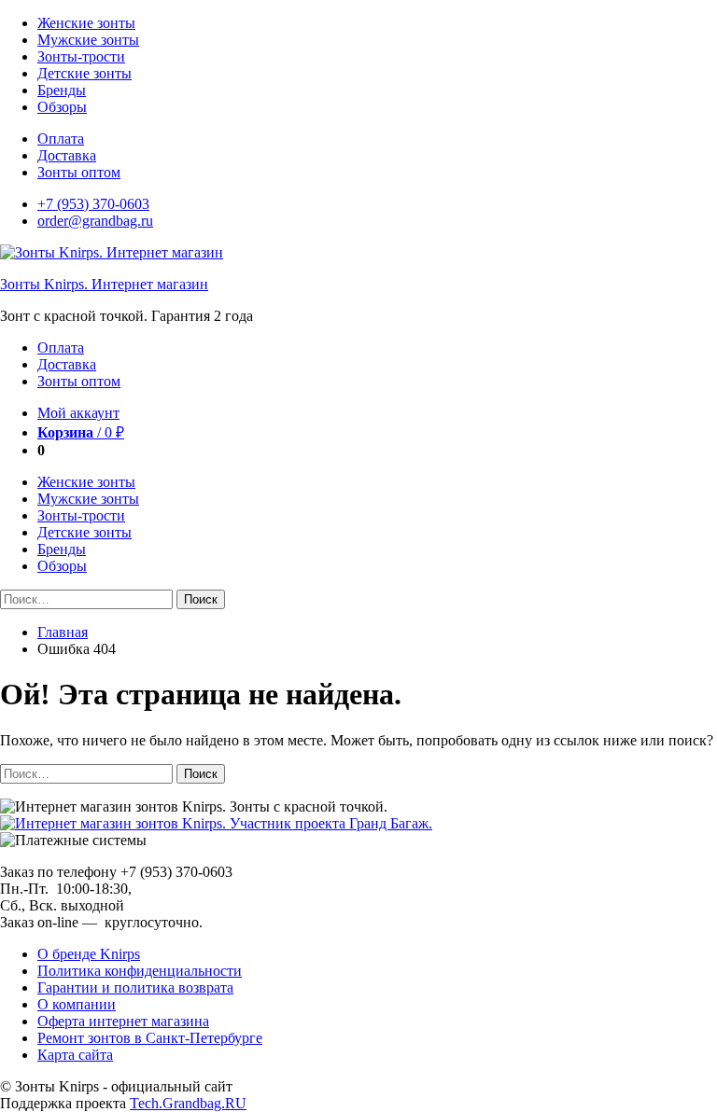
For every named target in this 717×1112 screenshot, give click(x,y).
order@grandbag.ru (95, 221)
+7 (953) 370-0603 (93, 204)
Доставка (66, 155)
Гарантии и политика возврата (135, 987)
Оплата (60, 138)
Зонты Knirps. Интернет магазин (104, 284)
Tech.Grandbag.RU (188, 1103)
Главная (62, 632)
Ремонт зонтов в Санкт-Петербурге (149, 1038)
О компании (76, 1004)
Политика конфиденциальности (139, 971)
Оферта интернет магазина (123, 1021)
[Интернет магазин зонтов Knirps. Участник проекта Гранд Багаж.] (216, 823)
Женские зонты (86, 23)
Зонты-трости (81, 56)
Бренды (61, 90)
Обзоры (62, 107)
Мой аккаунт (78, 413)
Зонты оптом (78, 172)
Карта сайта (75, 1055)
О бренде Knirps (88, 954)
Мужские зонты (88, 40)
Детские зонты (84, 73)
